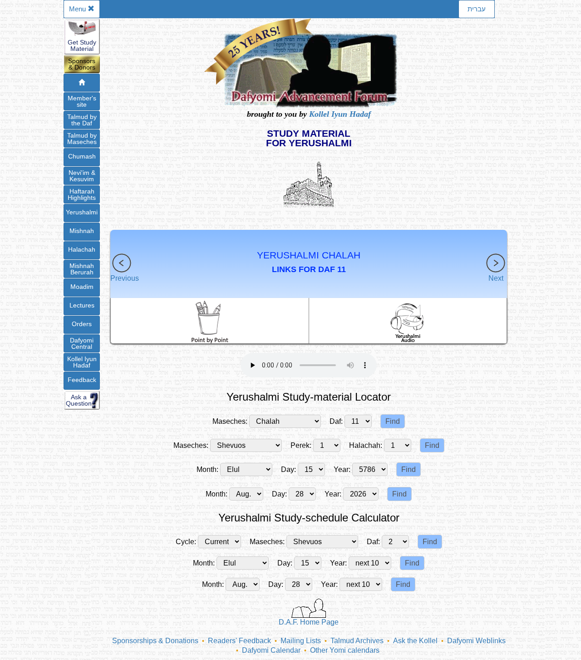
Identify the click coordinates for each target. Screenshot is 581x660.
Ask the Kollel (415, 641)
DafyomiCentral (82, 343)
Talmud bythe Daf (82, 120)
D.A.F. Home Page (309, 622)
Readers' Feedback (239, 641)
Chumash (82, 156)
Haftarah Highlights (82, 194)
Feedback (82, 379)
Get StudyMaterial (82, 45)
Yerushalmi (82, 212)
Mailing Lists (301, 641)
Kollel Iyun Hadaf (340, 114)
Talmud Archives (357, 641)
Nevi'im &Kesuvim (82, 176)
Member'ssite (82, 101)
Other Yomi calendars (344, 650)
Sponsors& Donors (81, 64)
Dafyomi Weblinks (476, 641)
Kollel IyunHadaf (82, 362)
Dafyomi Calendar (271, 650)
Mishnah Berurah (81, 269)
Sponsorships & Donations (155, 641)
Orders (82, 324)
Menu (78, 9)
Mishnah (81, 230)
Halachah (81, 249)
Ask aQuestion (79, 400)
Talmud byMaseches (82, 138)
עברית (477, 9)
